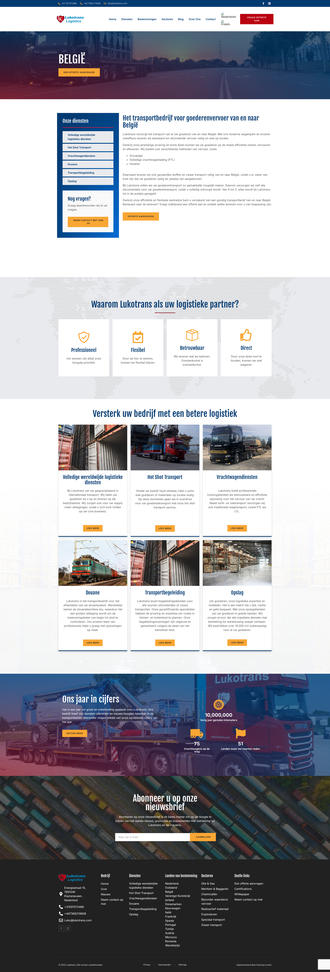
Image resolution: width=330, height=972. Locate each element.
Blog (181, 19)
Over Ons (195, 19)
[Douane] (108, 164)
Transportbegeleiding (81, 172)
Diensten (127, 19)
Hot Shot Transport (79, 147)
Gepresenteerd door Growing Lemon (254, 964)
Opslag (72, 181)
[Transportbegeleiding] (108, 172)
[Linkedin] (269, 3)
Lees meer (92, 528)
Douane (72, 164)
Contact (211, 19)
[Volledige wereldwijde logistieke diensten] (108, 134)
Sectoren (167, 19)
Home (112, 19)
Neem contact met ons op (88, 222)
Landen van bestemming (181, 876)
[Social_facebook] (263, 3)
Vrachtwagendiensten (81, 155)
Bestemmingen (147, 19)
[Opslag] (108, 181)
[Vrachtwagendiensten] (108, 155)
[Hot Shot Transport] (108, 147)
